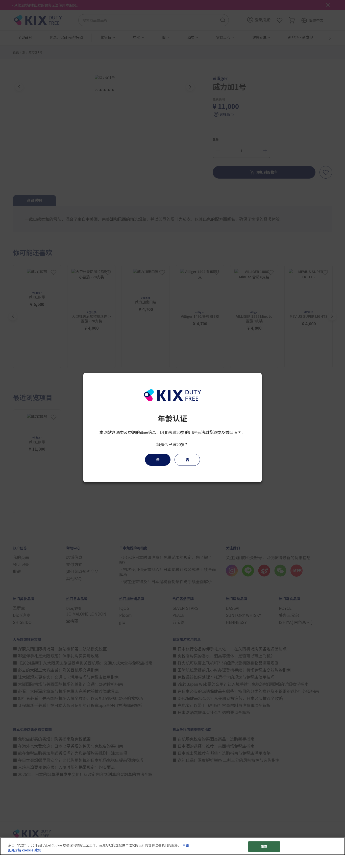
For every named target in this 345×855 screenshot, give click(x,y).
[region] (172, 846)
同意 (264, 846)
